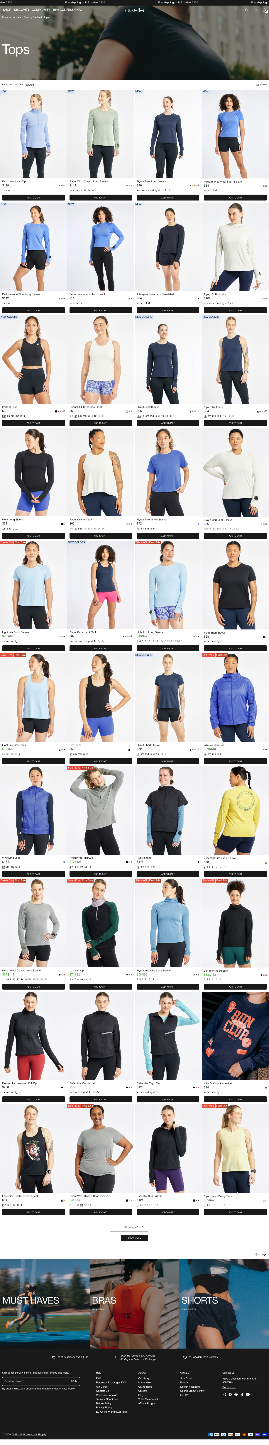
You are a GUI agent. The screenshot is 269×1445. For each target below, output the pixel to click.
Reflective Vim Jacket (82, 1083)
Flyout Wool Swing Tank (218, 1196)
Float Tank (76, 745)
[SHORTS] (224, 1304)
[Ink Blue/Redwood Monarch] (198, 974)
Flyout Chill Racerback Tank (86, 407)
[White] (64, 524)
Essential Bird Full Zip (150, 1196)
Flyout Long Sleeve (148, 407)
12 (152, 641)
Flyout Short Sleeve (148, 745)
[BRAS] (134, 1304)
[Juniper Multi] (131, 974)
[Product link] (33, 146)
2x (88, 190)
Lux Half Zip (77, 971)
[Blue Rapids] (131, 185)
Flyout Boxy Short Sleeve (152, 520)
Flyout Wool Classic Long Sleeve (89, 182)
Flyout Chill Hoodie (215, 294)
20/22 (170, 641)
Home (5, 17)
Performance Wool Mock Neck (88, 294)
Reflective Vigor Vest (149, 1083)
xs (143, 190)
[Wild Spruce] (62, 185)
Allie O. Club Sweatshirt (218, 1084)
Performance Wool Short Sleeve (223, 182)
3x (92, 190)
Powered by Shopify (34, 1435)
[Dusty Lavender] (264, 975)
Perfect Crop (9, 407)
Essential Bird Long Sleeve (220, 858)
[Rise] (129, 862)
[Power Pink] (62, 298)
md (152, 190)
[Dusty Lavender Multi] (129, 974)
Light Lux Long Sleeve (150, 632)
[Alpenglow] (131, 862)
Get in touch (229, 1387)
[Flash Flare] (60, 411)
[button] (246, 10)
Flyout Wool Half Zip (14, 182)
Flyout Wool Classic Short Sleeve (89, 1196)
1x (85, 190)
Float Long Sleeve (12, 520)
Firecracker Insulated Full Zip (19, 1083)
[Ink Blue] (58, 411)
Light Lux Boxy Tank (14, 745)
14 (156, 641)
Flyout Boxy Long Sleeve (151, 182)
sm (147, 190)
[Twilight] (196, 974)
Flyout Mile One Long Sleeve (154, 971)
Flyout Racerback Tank (83, 632)
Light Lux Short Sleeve (15, 632)
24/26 (178, 641)
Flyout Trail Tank (213, 407)
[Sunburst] (192, 185)
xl (14, 190)
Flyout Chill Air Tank (81, 520)
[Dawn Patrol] (264, 298)
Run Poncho (144, 858)
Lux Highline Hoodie (216, 971)
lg (156, 190)
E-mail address (12, 1381)
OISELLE (17, 1435)
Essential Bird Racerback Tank (20, 1196)
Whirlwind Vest (11, 858)
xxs (206, 303)
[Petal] (64, 185)
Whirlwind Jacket (214, 745)
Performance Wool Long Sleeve (21, 294)
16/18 (162, 641)
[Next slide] (264, 1254)
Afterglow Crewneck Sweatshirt (155, 294)
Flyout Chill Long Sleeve (218, 520)
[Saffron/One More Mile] (64, 1200)
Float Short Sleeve (215, 633)
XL (16, 529)
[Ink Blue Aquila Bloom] (266, 749)
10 (148, 641)
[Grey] (266, 186)
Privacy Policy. (67, 1389)
